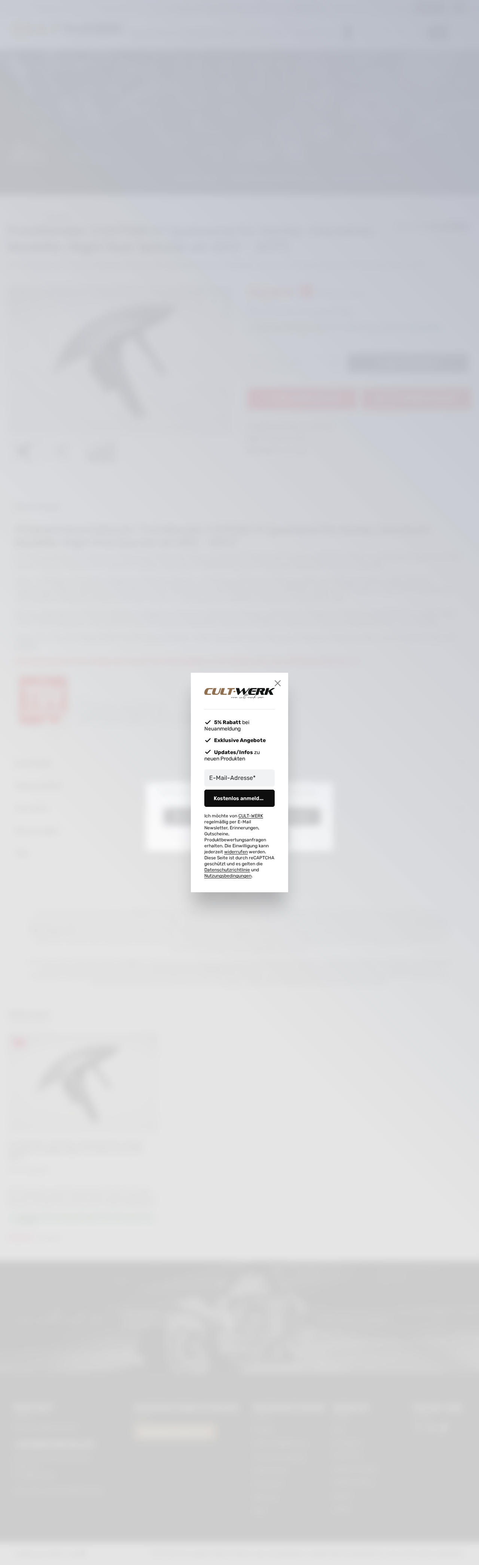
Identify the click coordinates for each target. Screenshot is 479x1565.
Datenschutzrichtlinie (227, 869)
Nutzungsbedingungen (227, 875)
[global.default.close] (277, 683)
